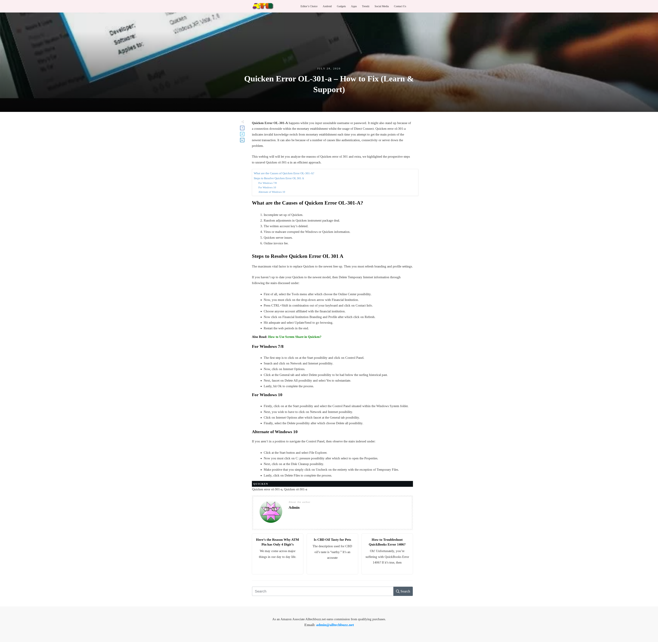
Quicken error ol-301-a (267, 489)
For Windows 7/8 (267, 182)
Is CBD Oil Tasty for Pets (332, 539)
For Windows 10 (267, 187)
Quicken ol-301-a (295, 489)
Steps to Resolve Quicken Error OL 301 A (279, 178)
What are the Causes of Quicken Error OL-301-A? (284, 173)
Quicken (260, 483)
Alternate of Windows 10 (271, 191)
